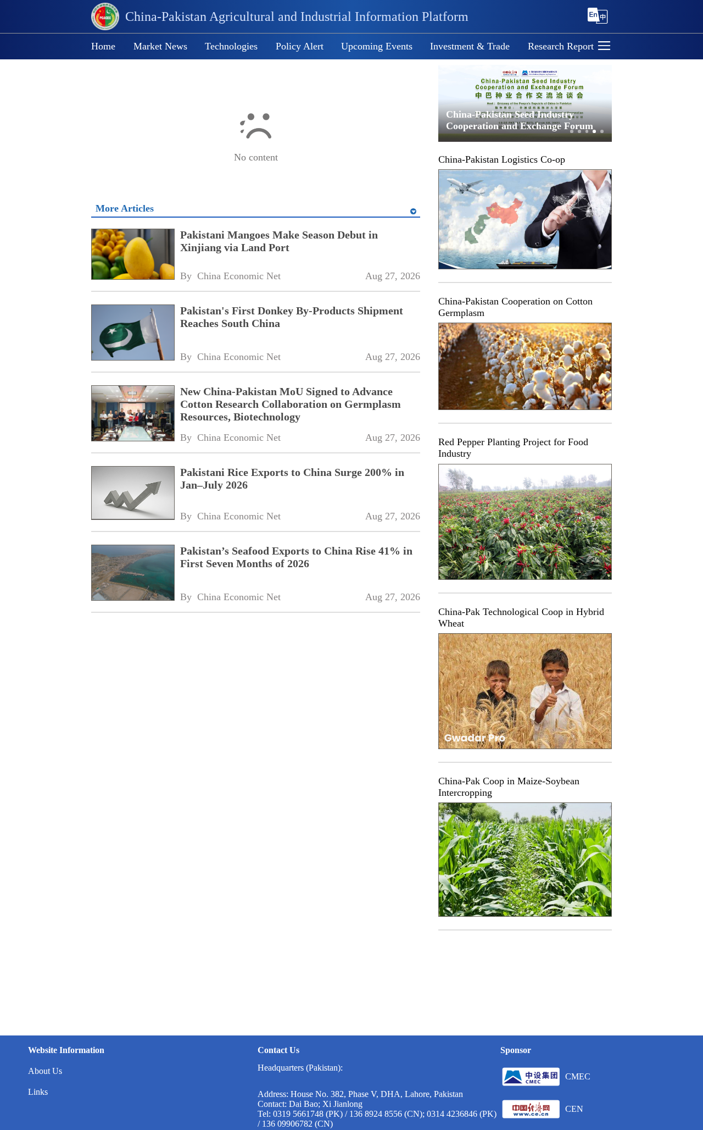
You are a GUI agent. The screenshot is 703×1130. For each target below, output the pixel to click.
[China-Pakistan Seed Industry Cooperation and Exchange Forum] (525, 139)
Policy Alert (299, 46)
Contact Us (278, 1050)
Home (103, 46)
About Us (45, 1071)
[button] (604, 47)
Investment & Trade (470, 46)
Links (38, 1091)
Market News (160, 46)
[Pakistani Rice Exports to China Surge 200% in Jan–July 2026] (132, 494)
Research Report (561, 46)
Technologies (231, 46)
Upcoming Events (376, 46)
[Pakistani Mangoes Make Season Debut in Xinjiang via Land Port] (132, 255)
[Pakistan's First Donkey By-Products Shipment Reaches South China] (132, 333)
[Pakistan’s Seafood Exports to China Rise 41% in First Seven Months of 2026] (132, 574)
